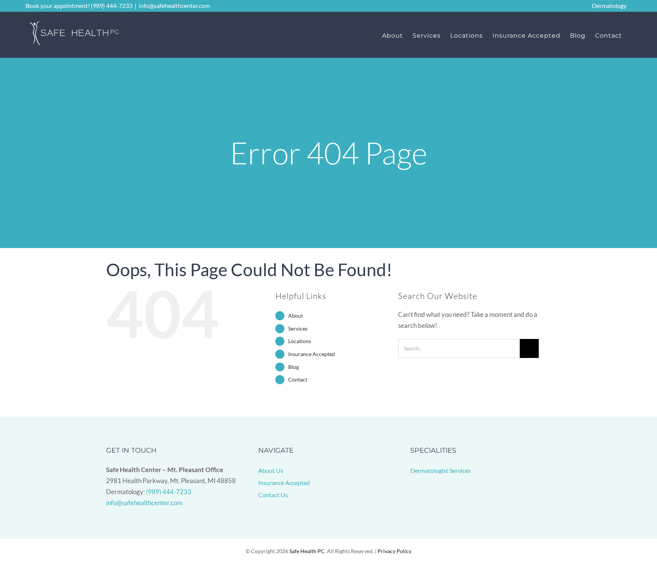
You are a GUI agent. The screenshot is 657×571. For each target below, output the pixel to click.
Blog (293, 367)
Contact (297, 379)
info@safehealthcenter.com (174, 5)
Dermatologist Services (440, 470)
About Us (270, 470)
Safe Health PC (307, 551)
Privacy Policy (394, 551)
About (295, 315)
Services (298, 328)
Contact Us (273, 494)
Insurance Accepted (311, 354)
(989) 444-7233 (168, 492)
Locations (299, 341)
